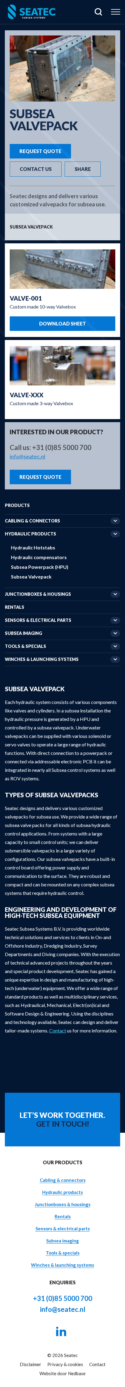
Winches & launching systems (42, 659)
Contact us (36, 169)
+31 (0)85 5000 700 (61, 447)
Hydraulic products (30, 533)
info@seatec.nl (27, 456)
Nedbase (77, 1373)
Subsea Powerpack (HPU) (39, 567)
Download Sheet (62, 323)
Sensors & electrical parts (38, 620)
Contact (57, 1030)
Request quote (40, 151)
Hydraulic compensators (39, 557)
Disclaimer (30, 1364)
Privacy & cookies (65, 1364)
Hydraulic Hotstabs (33, 547)
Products (17, 505)
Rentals (14, 607)
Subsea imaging (23, 633)
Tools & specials (25, 646)
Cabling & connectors (32, 520)
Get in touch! (62, 1124)
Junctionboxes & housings (38, 594)
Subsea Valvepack (31, 576)
